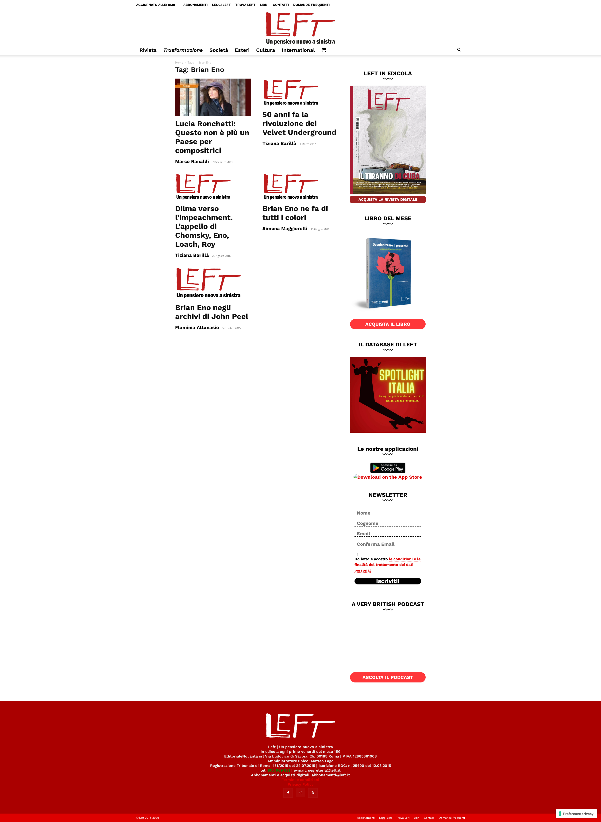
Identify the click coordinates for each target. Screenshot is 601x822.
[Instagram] (300, 792)
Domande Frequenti (311, 5)
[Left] (300, 27)
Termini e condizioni (300, 779)
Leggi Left (221, 5)
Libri (264, 5)
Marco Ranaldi (192, 161)
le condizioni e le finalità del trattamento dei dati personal (387, 564)
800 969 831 (279, 770)
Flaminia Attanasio (197, 327)
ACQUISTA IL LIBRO (387, 324)
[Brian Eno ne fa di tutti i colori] (300, 187)
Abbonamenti (195, 5)
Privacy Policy (301, 784)
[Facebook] (288, 793)
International (298, 50)
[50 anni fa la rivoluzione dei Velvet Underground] (300, 93)
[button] (459, 50)
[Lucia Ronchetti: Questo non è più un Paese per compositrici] (213, 97)
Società (218, 50)
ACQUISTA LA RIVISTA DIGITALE (387, 199)
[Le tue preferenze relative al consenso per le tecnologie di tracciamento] (576, 813)
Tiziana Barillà (279, 143)
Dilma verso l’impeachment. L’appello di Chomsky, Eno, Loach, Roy (204, 226)
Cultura (265, 50)
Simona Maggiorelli (284, 228)
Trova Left (245, 5)
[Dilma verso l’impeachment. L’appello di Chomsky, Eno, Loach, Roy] (213, 187)
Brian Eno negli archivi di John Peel (211, 312)
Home (179, 62)
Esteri (242, 50)
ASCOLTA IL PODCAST (387, 677)
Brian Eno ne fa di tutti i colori (295, 213)
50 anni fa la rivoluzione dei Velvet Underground (299, 123)
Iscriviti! (388, 581)
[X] (313, 793)
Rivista (148, 50)
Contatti (281, 5)
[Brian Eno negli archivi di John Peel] (213, 283)
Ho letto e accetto (387, 564)
